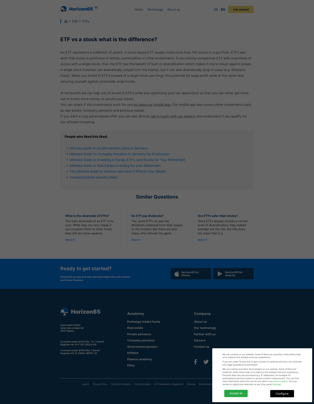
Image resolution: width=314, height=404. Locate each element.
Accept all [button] (236, 393)
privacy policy (280, 381)
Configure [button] (282, 393)
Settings (276, 384)
